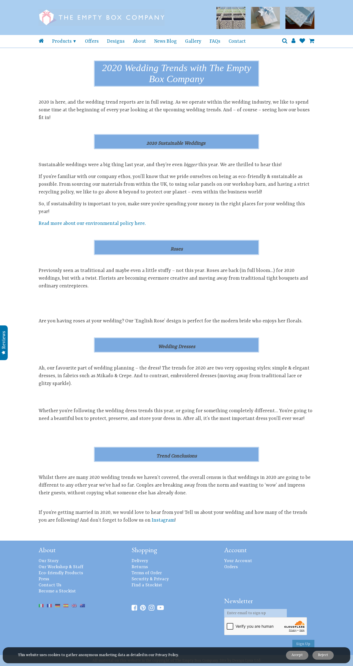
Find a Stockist (147, 585)
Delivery (140, 561)
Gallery (193, 41)
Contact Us (50, 585)
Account (235, 550)
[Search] (284, 41)
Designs (116, 41)
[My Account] (293, 41)
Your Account (238, 561)
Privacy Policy (166, 655)
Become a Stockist (57, 591)
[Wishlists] (302, 41)
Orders (231, 567)
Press (44, 579)
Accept (297, 655)
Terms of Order (147, 573)
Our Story (48, 561)
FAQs (215, 41)
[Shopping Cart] (311, 41)
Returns (140, 567)
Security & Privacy (150, 579)
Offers (92, 41)
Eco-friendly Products (61, 573)
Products (62, 41)
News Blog (165, 41)
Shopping (144, 550)
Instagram (163, 520)
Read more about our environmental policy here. (92, 223)
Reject (323, 655)
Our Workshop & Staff (61, 567)
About (139, 41)
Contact (237, 41)
